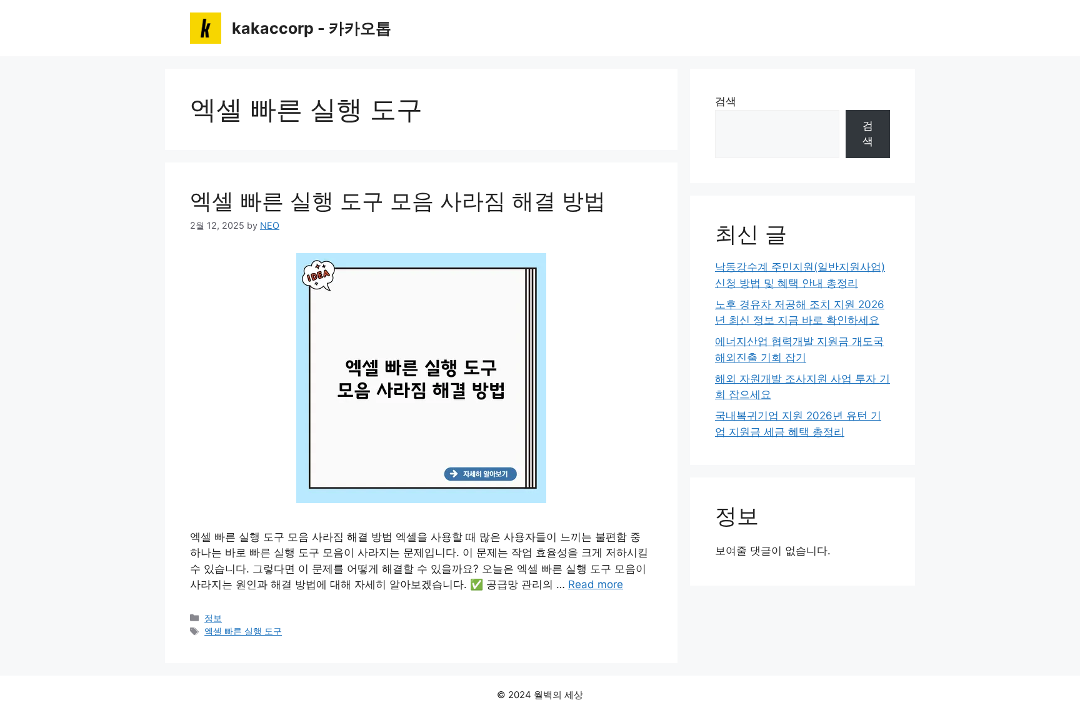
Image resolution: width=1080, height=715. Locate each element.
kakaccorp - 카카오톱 (311, 28)
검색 (725, 101)
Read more (595, 584)
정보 (213, 617)
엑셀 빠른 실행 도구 (243, 631)
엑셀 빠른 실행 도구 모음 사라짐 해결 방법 (398, 201)
